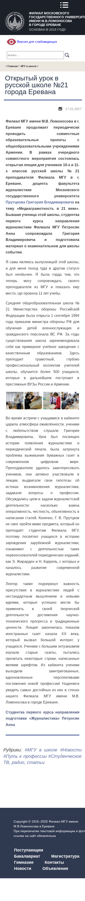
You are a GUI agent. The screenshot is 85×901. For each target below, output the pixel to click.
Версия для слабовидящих (36, 41)
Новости (22, 868)
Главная (12, 66)
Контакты (54, 862)
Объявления (55, 868)
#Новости (71, 749)
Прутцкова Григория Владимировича (40, 202)
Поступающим (28, 850)
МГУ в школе (28, 66)
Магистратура (65, 856)
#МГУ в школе (41, 749)
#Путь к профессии (25, 756)
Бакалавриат (27, 856)
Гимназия (24, 862)
